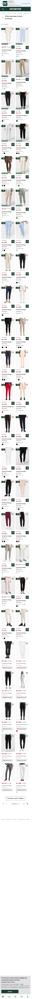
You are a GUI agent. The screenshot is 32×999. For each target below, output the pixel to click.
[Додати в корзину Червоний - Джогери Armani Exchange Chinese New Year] (13, 403)
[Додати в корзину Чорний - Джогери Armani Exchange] (13, 112)
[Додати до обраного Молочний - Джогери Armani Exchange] (27, 158)
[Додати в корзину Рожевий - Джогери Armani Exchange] (27, 370)
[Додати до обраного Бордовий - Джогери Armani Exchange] (12, 514)
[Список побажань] (21, 996)
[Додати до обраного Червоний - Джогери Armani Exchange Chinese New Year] (12, 385)
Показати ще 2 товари (15, 798)
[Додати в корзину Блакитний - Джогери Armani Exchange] (27, 47)
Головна (3, 13)
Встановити (26, 3)
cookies (22, 978)
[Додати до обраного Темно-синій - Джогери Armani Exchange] (12, 288)
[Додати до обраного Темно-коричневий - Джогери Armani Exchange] (12, 643)
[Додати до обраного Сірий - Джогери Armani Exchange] (12, 29)
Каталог (15, 13)
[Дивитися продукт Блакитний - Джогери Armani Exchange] (22, 36)
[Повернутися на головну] (15, 9)
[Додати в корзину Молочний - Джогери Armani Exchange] (27, 176)
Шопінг (9, 13)
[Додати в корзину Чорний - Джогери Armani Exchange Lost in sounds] (27, 112)
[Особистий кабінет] (27, 996)
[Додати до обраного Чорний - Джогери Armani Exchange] (12, 93)
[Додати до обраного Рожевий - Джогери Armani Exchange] (27, 352)
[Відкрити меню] (9, 996)
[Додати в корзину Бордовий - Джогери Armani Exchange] (13, 532)
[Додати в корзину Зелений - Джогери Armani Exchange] (27, 209)
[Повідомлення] (27, 9)
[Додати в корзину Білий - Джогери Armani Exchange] (13, 144)
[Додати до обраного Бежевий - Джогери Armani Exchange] (12, 61)
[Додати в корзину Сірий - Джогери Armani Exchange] (13, 47)
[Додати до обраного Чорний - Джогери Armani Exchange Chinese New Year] (27, 704)
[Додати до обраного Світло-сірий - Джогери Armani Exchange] (12, 449)
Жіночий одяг (21, 819)
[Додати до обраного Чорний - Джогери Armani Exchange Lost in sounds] (27, 93)
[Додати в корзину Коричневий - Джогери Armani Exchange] (13, 176)
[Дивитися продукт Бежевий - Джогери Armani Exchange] (8, 68)
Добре (10, 991)
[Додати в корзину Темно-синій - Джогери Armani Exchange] (13, 306)
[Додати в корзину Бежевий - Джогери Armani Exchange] (13, 79)
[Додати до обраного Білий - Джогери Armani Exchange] (12, 126)
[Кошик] (15, 996)
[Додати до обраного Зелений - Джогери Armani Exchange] (27, 190)
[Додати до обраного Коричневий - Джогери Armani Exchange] (12, 158)
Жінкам (20, 13)
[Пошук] (3, 9)
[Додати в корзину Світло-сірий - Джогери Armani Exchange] (13, 468)
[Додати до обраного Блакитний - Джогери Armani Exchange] (27, 29)
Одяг (25, 13)
